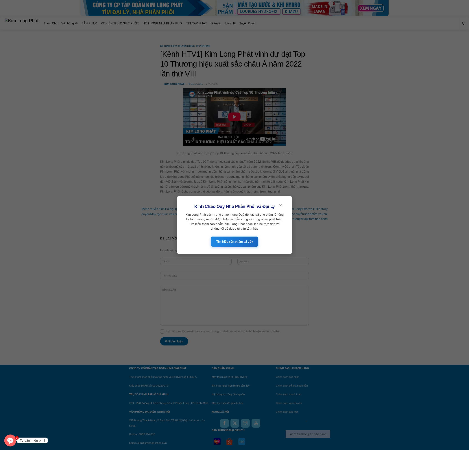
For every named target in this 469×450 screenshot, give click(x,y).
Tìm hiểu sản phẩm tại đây (234, 241)
